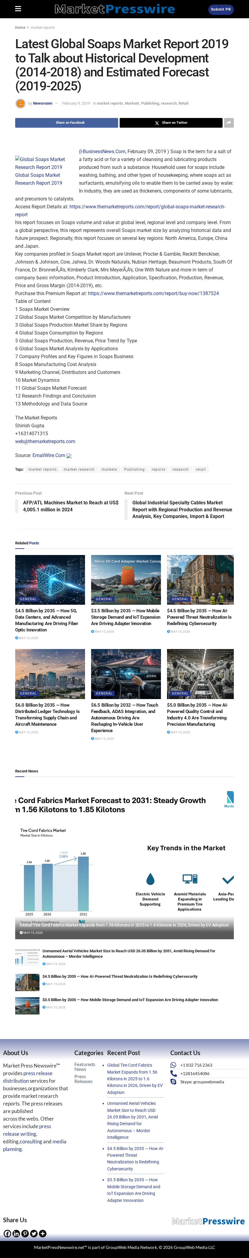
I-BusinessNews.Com (102, 151)
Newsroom (42, 103)
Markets (132, 103)
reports (158, 469)
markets (109, 469)
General (28, 599)
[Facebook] (7, 1233)
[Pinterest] (25, 1233)
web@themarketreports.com (45, 441)
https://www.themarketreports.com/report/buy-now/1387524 (153, 293)
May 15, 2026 (28, 638)
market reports (43, 27)
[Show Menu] (18, 9)
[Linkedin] (16, 1233)
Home (20, 27)
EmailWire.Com (48, 455)
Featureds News (84, 1066)
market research (79, 469)
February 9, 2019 (76, 103)
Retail (183, 103)
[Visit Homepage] (115, 9)
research (169, 103)
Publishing (150, 103)
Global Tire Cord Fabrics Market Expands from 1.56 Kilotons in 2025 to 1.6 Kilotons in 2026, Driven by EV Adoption (124, 925)
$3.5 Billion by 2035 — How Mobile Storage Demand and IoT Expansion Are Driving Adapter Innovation (125, 617)
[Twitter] (34, 1233)
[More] (42, 1233)
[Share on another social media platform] (229, 123)
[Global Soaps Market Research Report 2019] (45, 163)
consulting (31, 1141)
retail (201, 469)
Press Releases (83, 1078)
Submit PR (221, 9)
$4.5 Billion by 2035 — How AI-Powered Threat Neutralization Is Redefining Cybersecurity (199, 617)
